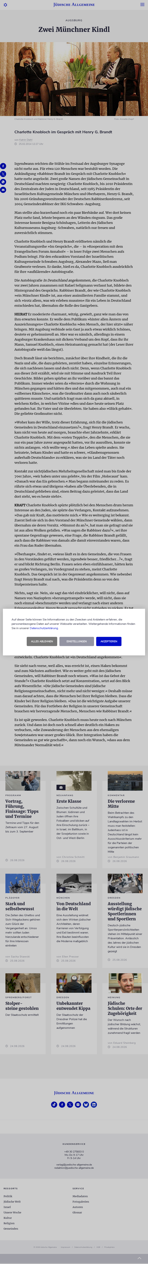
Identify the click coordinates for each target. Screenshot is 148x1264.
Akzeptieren (109, 641)
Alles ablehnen (42, 641)
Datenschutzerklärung (44, 628)
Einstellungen (77, 641)
